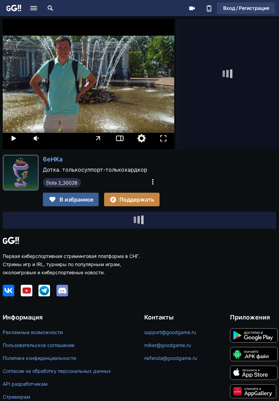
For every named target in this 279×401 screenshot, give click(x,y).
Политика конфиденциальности (39, 358)
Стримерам (16, 397)
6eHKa (53, 159)
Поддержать (136, 199)
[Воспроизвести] (13, 138)
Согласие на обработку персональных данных (57, 371)
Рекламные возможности (33, 332)
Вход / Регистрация (246, 8)
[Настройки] (141, 138)
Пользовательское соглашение (39, 345)
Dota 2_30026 (62, 183)
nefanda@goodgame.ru (170, 358)
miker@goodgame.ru (167, 345)
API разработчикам (25, 384)
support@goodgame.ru (170, 332)
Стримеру (192, 8)
